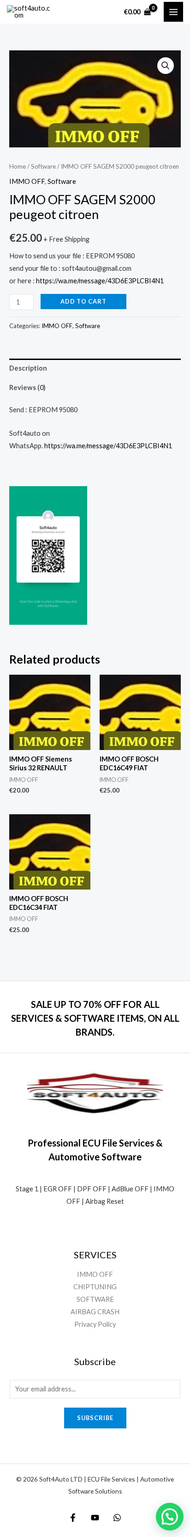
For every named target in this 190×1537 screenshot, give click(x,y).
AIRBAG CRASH (95, 1312)
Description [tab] (28, 368)
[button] (165, 65)
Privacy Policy (95, 1324)
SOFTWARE (95, 1299)
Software (43, 166)
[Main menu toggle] (173, 11)
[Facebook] (73, 1517)
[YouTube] (95, 1517)
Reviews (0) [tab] (27, 387)
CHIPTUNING (95, 1287)
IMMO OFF (27, 181)
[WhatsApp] (117, 1517)
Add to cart (83, 301)
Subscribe (95, 1417)
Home (17, 166)
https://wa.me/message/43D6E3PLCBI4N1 (100, 281)
